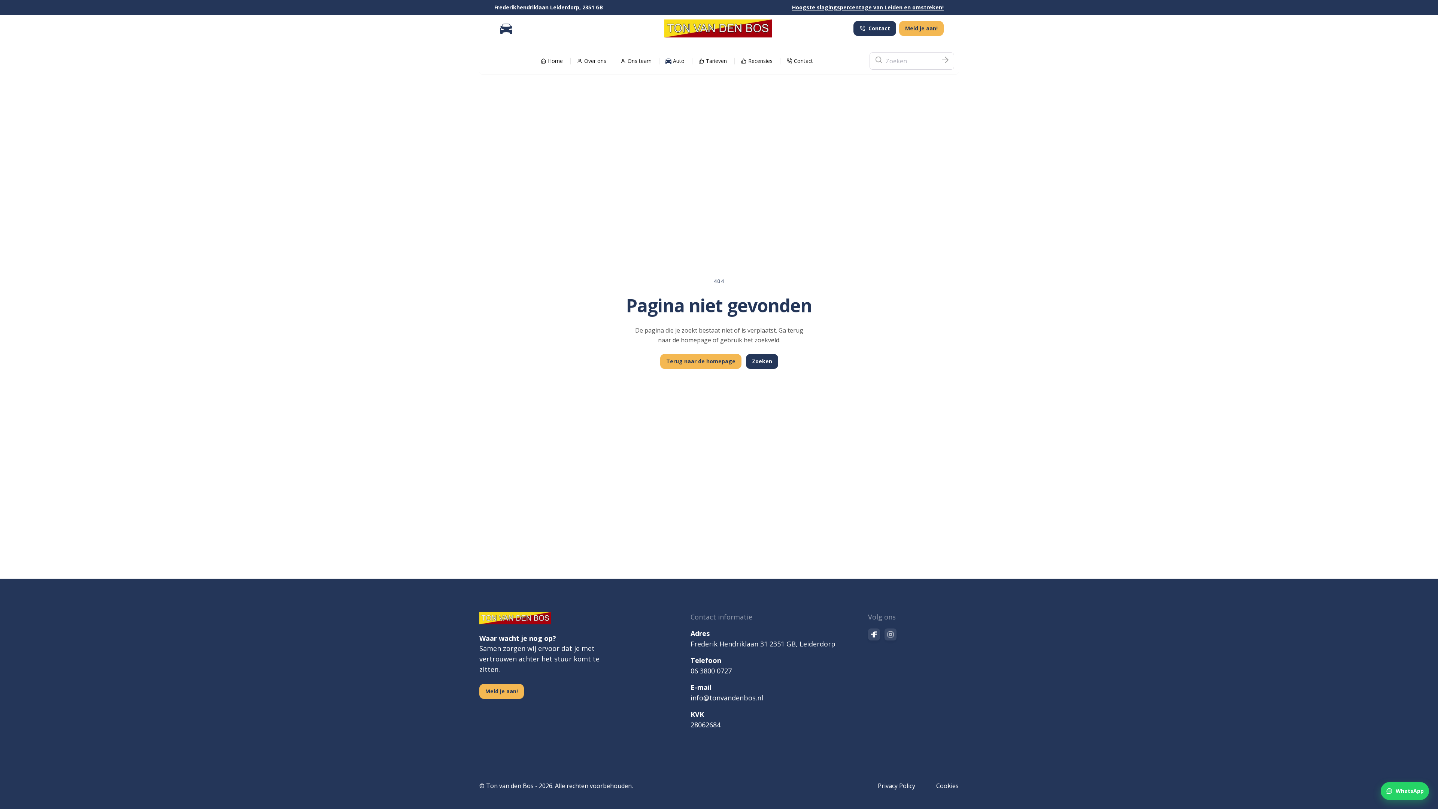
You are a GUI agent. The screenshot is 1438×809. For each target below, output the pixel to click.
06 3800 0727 (711, 670)
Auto (679, 60)
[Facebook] (874, 634)
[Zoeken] (945, 61)
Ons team (640, 60)
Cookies (947, 786)
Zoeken (762, 361)
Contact (879, 28)
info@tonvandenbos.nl (727, 697)
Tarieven (716, 60)
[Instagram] (891, 634)
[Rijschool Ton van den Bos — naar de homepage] (718, 28)
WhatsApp (1410, 790)
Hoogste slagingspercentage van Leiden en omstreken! (868, 7)
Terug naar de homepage (700, 361)
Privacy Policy (896, 786)
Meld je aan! (921, 28)
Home (555, 60)
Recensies (760, 60)
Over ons (595, 60)
